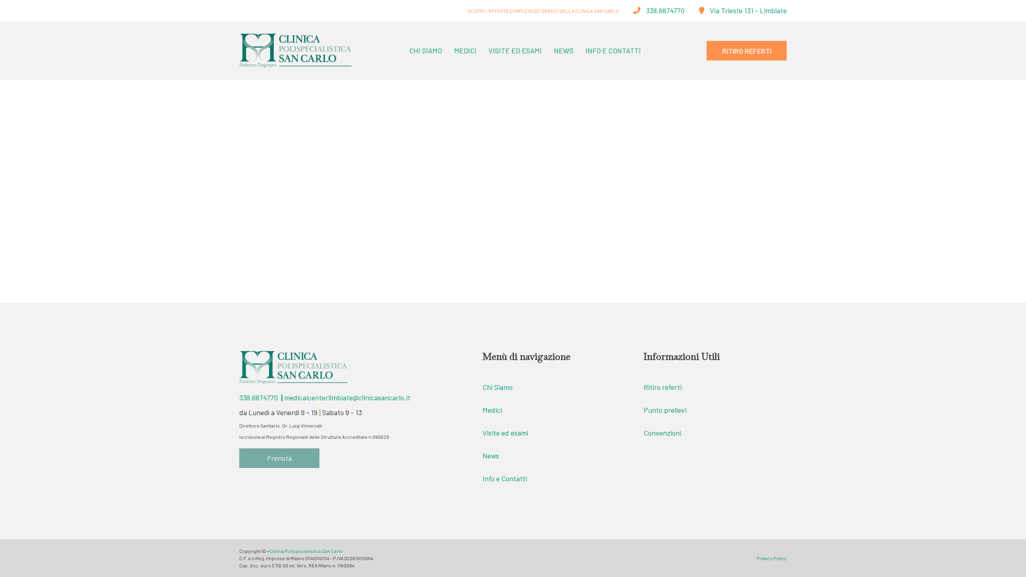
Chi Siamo (425, 50)
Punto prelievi (665, 410)
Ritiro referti (663, 387)
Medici (465, 50)
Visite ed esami (505, 432)
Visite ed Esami (515, 50)
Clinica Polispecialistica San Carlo (306, 551)
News (564, 50)
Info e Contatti (613, 50)
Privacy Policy (772, 558)
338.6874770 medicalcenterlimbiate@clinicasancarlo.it (324, 397)
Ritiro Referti (747, 50)
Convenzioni (662, 432)
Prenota (279, 458)
